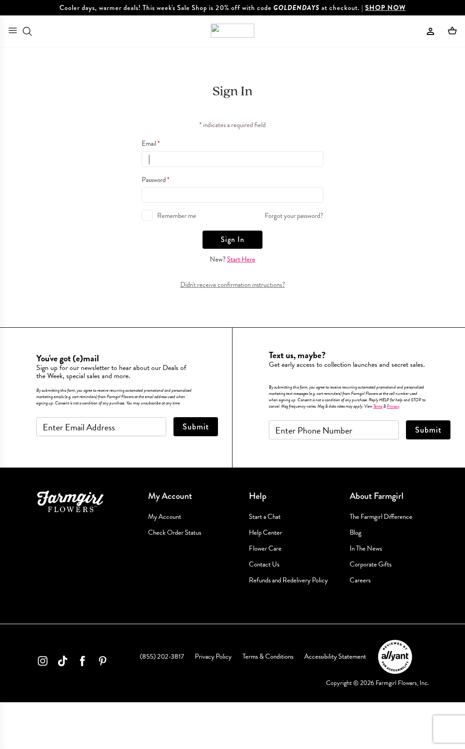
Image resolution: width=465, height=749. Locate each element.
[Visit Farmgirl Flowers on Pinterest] (102, 663)
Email (151, 143)
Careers (360, 580)
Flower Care (265, 548)
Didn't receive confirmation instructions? (232, 285)
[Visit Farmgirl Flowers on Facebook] (82, 663)
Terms (377, 406)
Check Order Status (174, 532)
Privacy (393, 406)
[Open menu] (12, 31)
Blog (355, 532)
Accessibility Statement (335, 656)
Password (155, 180)
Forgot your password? (294, 216)
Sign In (232, 239)
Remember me (176, 216)
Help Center (265, 532)
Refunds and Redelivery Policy (288, 580)
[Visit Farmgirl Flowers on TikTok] (62, 663)
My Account (164, 516)
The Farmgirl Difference (381, 516)
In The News (366, 548)
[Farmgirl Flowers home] (232, 31)
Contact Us (264, 564)
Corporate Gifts (370, 564)
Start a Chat (265, 516)
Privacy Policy (213, 656)
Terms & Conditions (267, 656)
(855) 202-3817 (162, 656)
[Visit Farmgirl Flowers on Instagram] (42, 663)
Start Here (241, 259)
